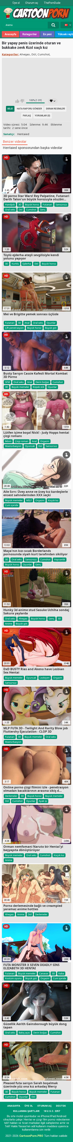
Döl (33, 54)
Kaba (61, 973)
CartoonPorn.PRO (31, 1136)
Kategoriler (29, 34)
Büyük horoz (32, 204)
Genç (42, 209)
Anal (27, 322)
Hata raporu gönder (29, 108)
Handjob (10, 204)
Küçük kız (53, 500)
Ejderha (26, 263)
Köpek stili (38, 387)
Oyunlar (51, 322)
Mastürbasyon (13, 446)
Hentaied (23, 134)
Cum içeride (11, 505)
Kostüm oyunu (13, 978)
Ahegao (25, 54)
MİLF (29, 500)
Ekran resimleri (55, 108)
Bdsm (8, 441)
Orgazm (44, 441)
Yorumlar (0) (42, 115)
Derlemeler (11, 796)
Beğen (17, 101)
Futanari (47, 204)
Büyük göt (51, 327)
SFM (7, 382)
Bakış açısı (24, 1032)
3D (19, 204)
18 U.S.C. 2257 (52, 1111)
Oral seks (10, 209)
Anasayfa (10, 34)
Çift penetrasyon (14, 327)
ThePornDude (52, 2)
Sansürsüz (61, 204)
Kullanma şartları (26, 1111)
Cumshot (44, 54)
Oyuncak (30, 446)
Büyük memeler (20, 387)
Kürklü (15, 263)
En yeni (47, 34)
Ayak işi (43, 801)
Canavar (43, 973)
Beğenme (22, 101)
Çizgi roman (21, 441)
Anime (8, 623)
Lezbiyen (45, 677)
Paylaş (27, 115)
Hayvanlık (59, 559)
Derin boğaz (42, 382)
